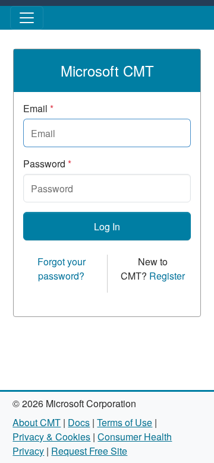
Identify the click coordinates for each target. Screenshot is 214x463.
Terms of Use (124, 422)
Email (38, 108)
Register (167, 276)
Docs (79, 422)
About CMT (36, 422)
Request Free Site (89, 451)
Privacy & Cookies (51, 436)
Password (47, 163)
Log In (107, 226)
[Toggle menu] (26, 18)
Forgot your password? (61, 269)
